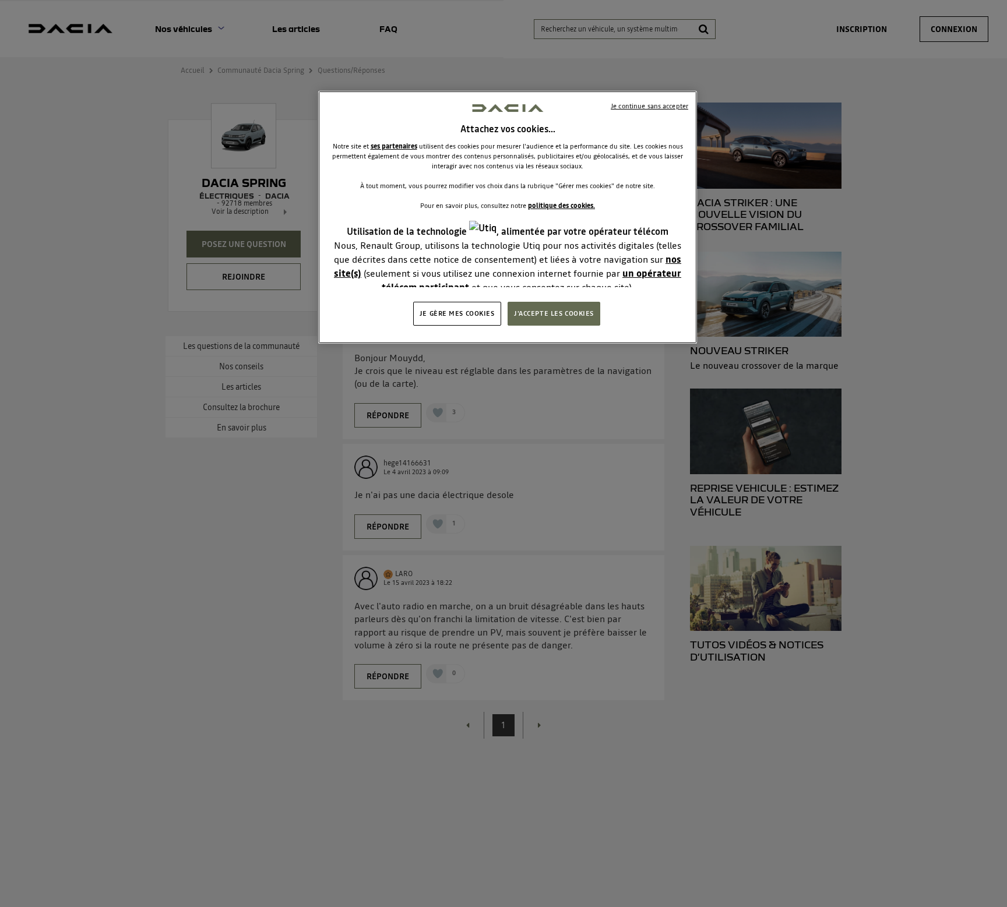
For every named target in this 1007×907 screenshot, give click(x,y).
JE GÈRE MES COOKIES (457, 313)
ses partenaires (394, 146)
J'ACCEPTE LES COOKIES (554, 313)
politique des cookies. (561, 205)
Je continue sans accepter (649, 106)
